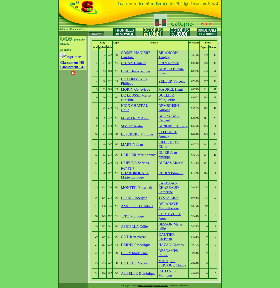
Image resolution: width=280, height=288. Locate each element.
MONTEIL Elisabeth (136, 188)
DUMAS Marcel (170, 163)
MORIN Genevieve (135, 89)
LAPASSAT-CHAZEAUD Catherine (168, 187)
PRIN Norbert (168, 63)
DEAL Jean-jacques (135, 71)
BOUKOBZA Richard (168, 118)
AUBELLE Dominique (138, 273)
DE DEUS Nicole (134, 263)
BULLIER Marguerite (166, 97)
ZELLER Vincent (171, 81)
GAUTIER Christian (166, 236)
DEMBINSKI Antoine (168, 108)
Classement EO (72, 67)
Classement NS (72, 62)
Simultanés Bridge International (153, 285)
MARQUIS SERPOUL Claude (172, 263)
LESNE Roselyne (134, 198)
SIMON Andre (132, 126)
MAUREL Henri (170, 89)
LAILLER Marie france (138, 155)
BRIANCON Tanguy (168, 55)
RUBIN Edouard (170, 173)
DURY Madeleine (134, 253)
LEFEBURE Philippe (137, 134)
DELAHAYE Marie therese (168, 206)
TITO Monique (132, 216)
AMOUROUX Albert (137, 206)
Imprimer (73, 57)
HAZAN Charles (171, 245)
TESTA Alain (168, 198)
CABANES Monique (167, 273)
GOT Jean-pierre (133, 237)
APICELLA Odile (134, 226)
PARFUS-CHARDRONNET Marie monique (135, 173)
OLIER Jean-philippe (168, 154)
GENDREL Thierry (173, 126)
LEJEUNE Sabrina (135, 163)
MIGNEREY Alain (135, 118)
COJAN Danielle (133, 63)
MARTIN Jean (132, 144)
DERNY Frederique (135, 245)
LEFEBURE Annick (167, 134)
